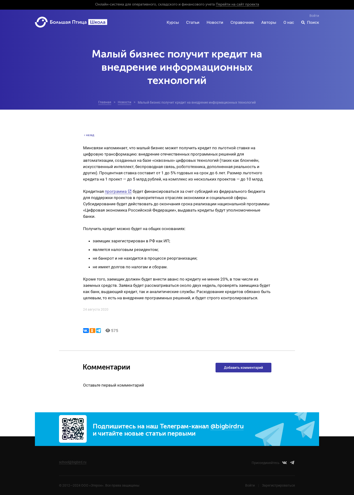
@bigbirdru (227, 426)
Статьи (192, 22)
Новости (215, 22)
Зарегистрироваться (278, 485)
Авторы (268, 22)
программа (116, 191)
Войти (314, 16)
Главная (104, 102)
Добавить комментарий (243, 368)
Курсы (173, 22)
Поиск (313, 22)
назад (90, 135)
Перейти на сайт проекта (237, 4)
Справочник (242, 22)
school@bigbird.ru (72, 462)
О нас (288, 22)
